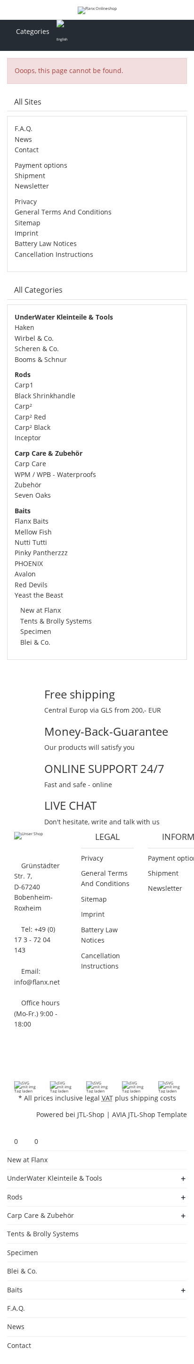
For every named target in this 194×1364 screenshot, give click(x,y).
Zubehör (28, 484)
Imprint (26, 233)
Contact (27, 149)
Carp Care (30, 463)
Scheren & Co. (37, 348)
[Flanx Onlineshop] (97, 10)
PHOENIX (29, 563)
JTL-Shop (91, 1114)
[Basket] (182, 31)
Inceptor (28, 437)
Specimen (34, 631)
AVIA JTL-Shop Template (149, 1114)
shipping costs (153, 1097)
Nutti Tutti (31, 542)
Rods (15, 1196)
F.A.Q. (23, 128)
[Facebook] (12, 1061)
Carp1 (24, 384)
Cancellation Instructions (54, 254)
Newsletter (32, 185)
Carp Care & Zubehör (40, 1215)
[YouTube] (24, 1061)
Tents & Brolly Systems (55, 620)
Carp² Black (32, 427)
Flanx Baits (31, 521)
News (23, 139)
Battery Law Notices (46, 243)
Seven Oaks (33, 495)
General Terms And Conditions (63, 211)
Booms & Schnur (41, 359)
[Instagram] (37, 1061)
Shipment (30, 175)
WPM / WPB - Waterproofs (55, 474)
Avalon (25, 573)
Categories (31, 31)
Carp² (23, 406)
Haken (24, 327)
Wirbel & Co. (34, 338)
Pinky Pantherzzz (41, 552)
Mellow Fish (33, 531)
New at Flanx (39, 610)
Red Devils (31, 584)
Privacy (26, 201)
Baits (15, 1289)
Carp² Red (30, 416)
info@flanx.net (37, 982)
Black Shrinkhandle (45, 395)
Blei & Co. (34, 642)
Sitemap (27, 222)
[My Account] (165, 31)
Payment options (41, 165)
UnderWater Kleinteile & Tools (54, 1178)
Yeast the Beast (39, 595)
